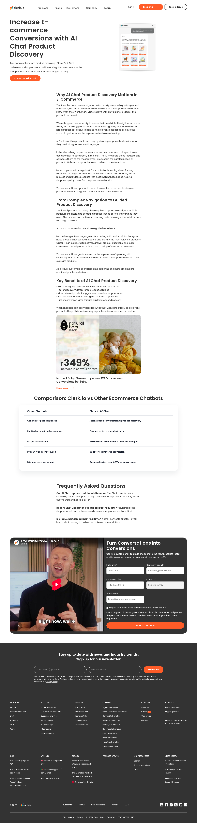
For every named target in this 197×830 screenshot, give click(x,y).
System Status (81, 725)
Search (13, 707)
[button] (44, 8)
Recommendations (18, 711)
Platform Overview (48, 707)
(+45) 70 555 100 (172, 707)
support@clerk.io (172, 711)
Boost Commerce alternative (115, 711)
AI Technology (47, 725)
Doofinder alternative (111, 720)
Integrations (46, 729)
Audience (14, 720)
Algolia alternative (110, 707)
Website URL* (113, 593)
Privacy (115, 805)
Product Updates (48, 733)
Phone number (113, 579)
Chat (12, 716)
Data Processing (98, 805)
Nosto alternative (110, 738)
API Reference (81, 720)
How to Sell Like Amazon (51, 778)
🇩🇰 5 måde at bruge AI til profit (51, 762)
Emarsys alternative (111, 725)
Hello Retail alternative (112, 729)
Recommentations (142, 765)
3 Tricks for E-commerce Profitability (175, 762)
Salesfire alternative (111, 742)
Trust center (67, 805)
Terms (82, 805)
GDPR (127, 805)
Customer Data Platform (51, 711)
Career (146, 711)
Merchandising (47, 720)
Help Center (80, 707)
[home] (17, 8)
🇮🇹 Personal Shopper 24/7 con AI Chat (51, 771)
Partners (144, 720)
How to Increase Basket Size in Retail (19, 771)
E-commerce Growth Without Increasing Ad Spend (81, 764)
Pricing (12, 729)
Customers (146, 716)
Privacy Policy (52, 681)
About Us (145, 707)
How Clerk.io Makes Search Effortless (173, 780)
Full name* (111, 565)
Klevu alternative (110, 733)
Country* (151, 579)
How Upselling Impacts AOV (19, 762)
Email (12, 725)
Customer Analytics (49, 716)
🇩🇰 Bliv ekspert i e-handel (82, 782)
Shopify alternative (110, 746)
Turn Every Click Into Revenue (173, 771)
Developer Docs (81, 711)
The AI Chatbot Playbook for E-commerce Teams (82, 774)
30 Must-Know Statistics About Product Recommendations (20, 782)
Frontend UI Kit (81, 716)
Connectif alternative (111, 716)
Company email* (155, 565)
